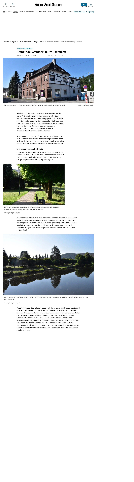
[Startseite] (48, 4)
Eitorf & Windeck (39, 42)
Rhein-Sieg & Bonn (25, 42)
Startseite (6, 42)
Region (14, 42)
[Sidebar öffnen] (5, 12)
